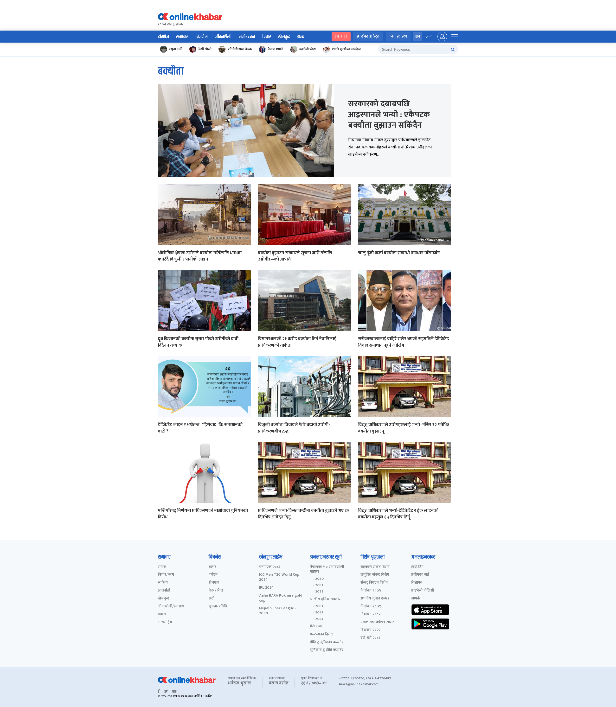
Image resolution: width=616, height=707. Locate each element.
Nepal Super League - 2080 (277, 611)
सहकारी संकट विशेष (375, 567)
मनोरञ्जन (247, 37)
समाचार (182, 37)
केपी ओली (205, 49)
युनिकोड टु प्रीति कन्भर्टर (326, 650)
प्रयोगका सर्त (420, 574)
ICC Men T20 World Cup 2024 (279, 577)
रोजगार (214, 582)
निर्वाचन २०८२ (370, 614)
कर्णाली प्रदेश (307, 49)
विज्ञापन (416, 582)
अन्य (300, 37)
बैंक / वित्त (216, 590)
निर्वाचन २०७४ (370, 590)
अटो (211, 598)
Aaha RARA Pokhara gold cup (280, 598)
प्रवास (162, 614)
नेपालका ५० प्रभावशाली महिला (327, 570)
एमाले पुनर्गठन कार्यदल (346, 49)
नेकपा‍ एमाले (275, 49)
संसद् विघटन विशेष (374, 582)
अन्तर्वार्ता (164, 590)
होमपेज (163, 37)
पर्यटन (213, 574)
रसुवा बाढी (175, 49)
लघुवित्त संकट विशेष (374, 574)
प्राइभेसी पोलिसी (422, 590)
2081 (319, 585)
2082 (319, 591)
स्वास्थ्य (402, 37)
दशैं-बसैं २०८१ (370, 638)
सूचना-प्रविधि (218, 606)
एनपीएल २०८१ (270, 567)
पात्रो (343, 37)
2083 (319, 619)
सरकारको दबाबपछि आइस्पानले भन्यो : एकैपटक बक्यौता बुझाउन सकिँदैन (389, 114)
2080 (319, 578)
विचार (266, 37)
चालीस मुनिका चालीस (325, 599)
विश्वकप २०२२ (370, 630)
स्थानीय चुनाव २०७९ (374, 598)
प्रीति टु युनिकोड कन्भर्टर (326, 642)
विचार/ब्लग (166, 574)
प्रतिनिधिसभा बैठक (240, 49)
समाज (162, 567)
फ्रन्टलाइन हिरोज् (321, 634)
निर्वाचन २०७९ (370, 606)
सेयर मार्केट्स (370, 37)
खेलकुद (284, 37)
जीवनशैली (223, 37)
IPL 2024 (266, 587)
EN (417, 36)
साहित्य (163, 582)
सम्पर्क (415, 598)
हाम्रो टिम (417, 567)
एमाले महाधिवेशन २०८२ (377, 622)
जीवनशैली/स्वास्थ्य (171, 606)
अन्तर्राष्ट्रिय (165, 622)
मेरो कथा (316, 626)
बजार (212, 567)
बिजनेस (201, 37)
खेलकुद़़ (163, 598)
